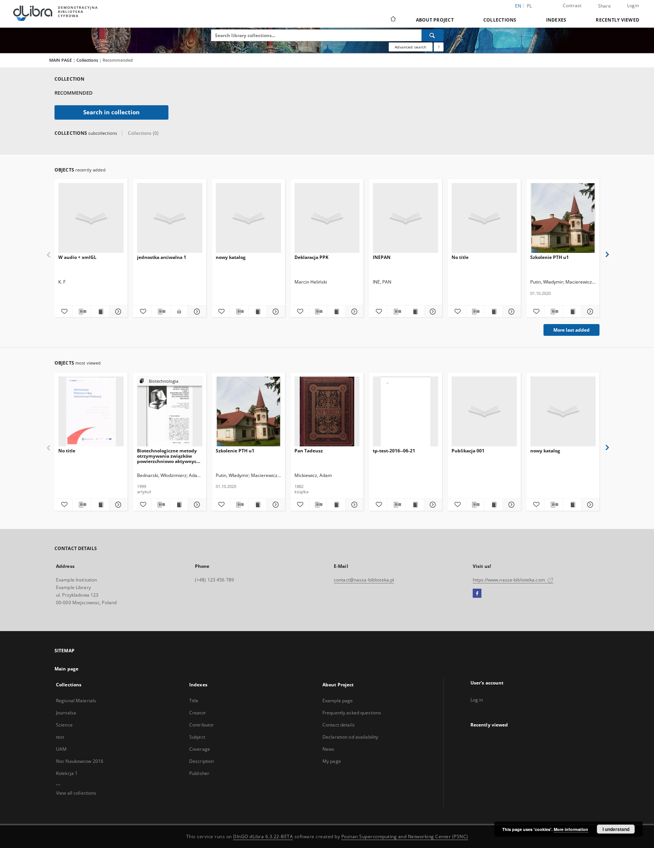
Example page (337, 700)
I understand (616, 829)
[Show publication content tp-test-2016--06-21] (415, 505)
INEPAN (382, 257)
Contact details (338, 725)
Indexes (556, 20)
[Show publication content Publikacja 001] (493, 505)
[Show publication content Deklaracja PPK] (336, 311)
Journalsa (66, 712)
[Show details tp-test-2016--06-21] (432, 505)
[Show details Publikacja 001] (511, 505)
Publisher (199, 773)
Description (201, 761)
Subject (197, 737)
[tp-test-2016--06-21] (405, 412)
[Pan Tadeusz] (327, 412)
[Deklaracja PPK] (327, 218)
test (60, 737)
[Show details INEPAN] (432, 311)
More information (571, 829)
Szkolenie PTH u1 (549, 257)
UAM (61, 749)
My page (331, 761)
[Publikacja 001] (484, 412)
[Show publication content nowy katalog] (257, 311)
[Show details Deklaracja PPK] (353, 311)
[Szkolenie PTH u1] (563, 218)
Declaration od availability (350, 737)
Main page (66, 669)
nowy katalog (231, 257)
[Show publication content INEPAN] (415, 311)
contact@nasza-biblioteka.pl (364, 580)
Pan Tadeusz (308, 450)
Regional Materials (76, 700)
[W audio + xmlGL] (91, 218)
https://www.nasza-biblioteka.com (509, 580)
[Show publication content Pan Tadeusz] (336, 505)
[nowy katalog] (248, 218)
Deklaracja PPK (311, 257)
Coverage (199, 749)
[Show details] (511, 311)
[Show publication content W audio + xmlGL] (100, 311)
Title (194, 700)
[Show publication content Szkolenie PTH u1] (572, 311)
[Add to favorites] (63, 311)
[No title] (484, 218)
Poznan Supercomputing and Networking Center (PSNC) (404, 836)
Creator (197, 712)
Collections (500, 20)
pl (529, 5)
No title (460, 257)
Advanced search (410, 47)
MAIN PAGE (60, 60)
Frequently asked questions (351, 712)
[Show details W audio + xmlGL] (117, 311)
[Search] (433, 35)
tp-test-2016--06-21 (394, 450)
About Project (435, 20)
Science (64, 725)
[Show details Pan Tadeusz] (353, 505)
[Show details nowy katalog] (274, 311)
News (328, 749)
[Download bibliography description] (81, 311)
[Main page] (392, 19)
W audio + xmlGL (77, 257)
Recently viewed (617, 20)
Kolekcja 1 (67, 773)
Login (633, 5)
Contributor (201, 725)
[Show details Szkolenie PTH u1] (589, 311)
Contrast (572, 5)
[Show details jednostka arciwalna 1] (196, 311)
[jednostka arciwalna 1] (169, 218)
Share (604, 6)
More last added (571, 330)
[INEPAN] (405, 218)
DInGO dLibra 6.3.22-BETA (263, 836)
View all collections (76, 793)
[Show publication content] (493, 311)
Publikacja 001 (468, 450)
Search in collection (111, 112)
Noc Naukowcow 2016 (79, 761)
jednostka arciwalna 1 (161, 257)
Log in (476, 700)
